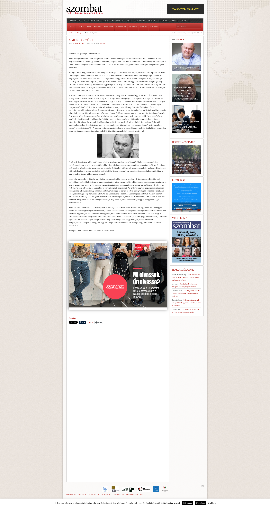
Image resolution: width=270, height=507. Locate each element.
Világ (79, 32)
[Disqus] (118, 365)
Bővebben (211, 502)
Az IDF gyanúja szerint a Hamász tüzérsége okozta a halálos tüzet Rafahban (186, 293)
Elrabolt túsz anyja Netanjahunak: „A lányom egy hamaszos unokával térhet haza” (186, 277)
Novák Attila (78, 43)
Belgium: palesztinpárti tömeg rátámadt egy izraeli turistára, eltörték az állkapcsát (186, 303)
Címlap (71, 32)
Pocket (90, 322)
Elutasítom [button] (200, 503)
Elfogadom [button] (187, 503)
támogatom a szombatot (185, 9)
